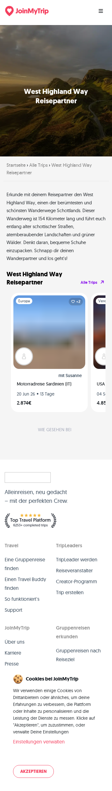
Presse (12, 664)
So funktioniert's (22, 599)
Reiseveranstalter (74, 570)
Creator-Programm (76, 581)
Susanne (74, 375)
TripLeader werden (76, 559)
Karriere (13, 653)
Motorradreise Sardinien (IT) (44, 384)
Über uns (15, 642)
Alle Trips (89, 282)
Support (13, 610)
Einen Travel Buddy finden (25, 583)
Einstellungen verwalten (39, 741)
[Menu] (101, 11)
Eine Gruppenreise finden (25, 563)
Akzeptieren (33, 771)
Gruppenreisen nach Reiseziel (78, 654)
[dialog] (56, 726)
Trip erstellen (70, 592)
